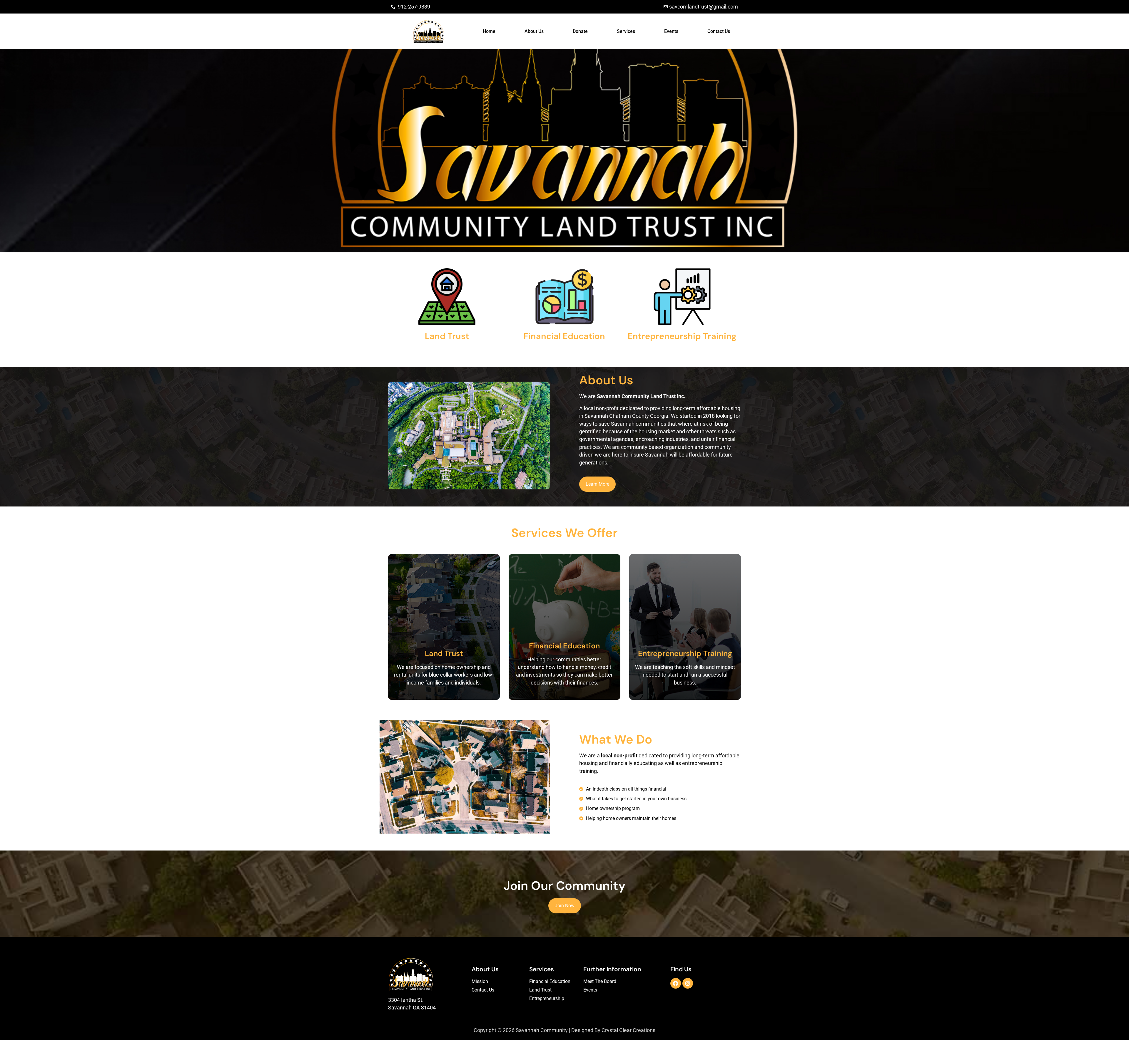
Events (671, 31)
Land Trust (540, 990)
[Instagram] (687, 983)
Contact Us (718, 31)
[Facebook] (675, 983)
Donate (580, 31)
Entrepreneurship (546, 998)
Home (489, 31)
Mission (480, 981)
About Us (534, 31)
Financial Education (549, 981)
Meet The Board (599, 981)
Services (626, 31)
